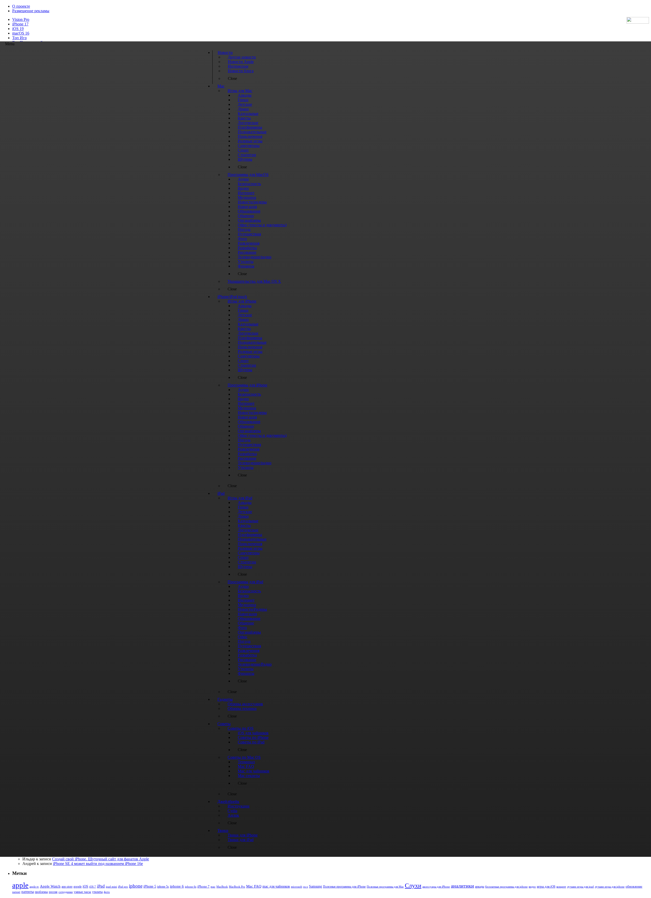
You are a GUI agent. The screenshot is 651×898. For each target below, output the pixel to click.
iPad (101, 886)
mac (213, 886)
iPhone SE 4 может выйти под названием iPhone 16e (98, 863)
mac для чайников (276, 886)
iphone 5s (163, 886)
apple (20, 885)
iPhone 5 (149, 886)
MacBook (222, 886)
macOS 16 (20, 33)
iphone (135, 886)
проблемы (41, 892)
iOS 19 (18, 28)
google (77, 886)
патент (16, 891)
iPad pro (123, 886)
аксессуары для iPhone (436, 886)
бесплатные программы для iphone (506, 886)
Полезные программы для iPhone (344, 886)
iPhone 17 (20, 24)
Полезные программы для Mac (385, 886)
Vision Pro (20, 19)
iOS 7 (92, 886)
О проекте (21, 6)
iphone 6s (190, 886)
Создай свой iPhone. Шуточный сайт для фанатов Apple (100, 859)
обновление (634, 886)
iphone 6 (177, 886)
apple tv (34, 886)
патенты (27, 892)
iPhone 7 (203, 886)
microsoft (296, 886)
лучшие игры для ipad (580, 886)
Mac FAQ (253, 886)
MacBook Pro (237, 886)
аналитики (462, 886)
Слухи (413, 885)
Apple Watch (50, 886)
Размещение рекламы (30, 11)
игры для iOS (546, 886)
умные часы (82, 892)
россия (53, 892)
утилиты (97, 892)
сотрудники (65, 891)
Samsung (315, 886)
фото (107, 891)
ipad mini (111, 886)
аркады (479, 886)
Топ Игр (19, 38)
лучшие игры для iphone (610, 886)
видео (532, 886)
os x (305, 886)
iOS (85, 886)
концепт (561, 886)
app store (67, 886)
